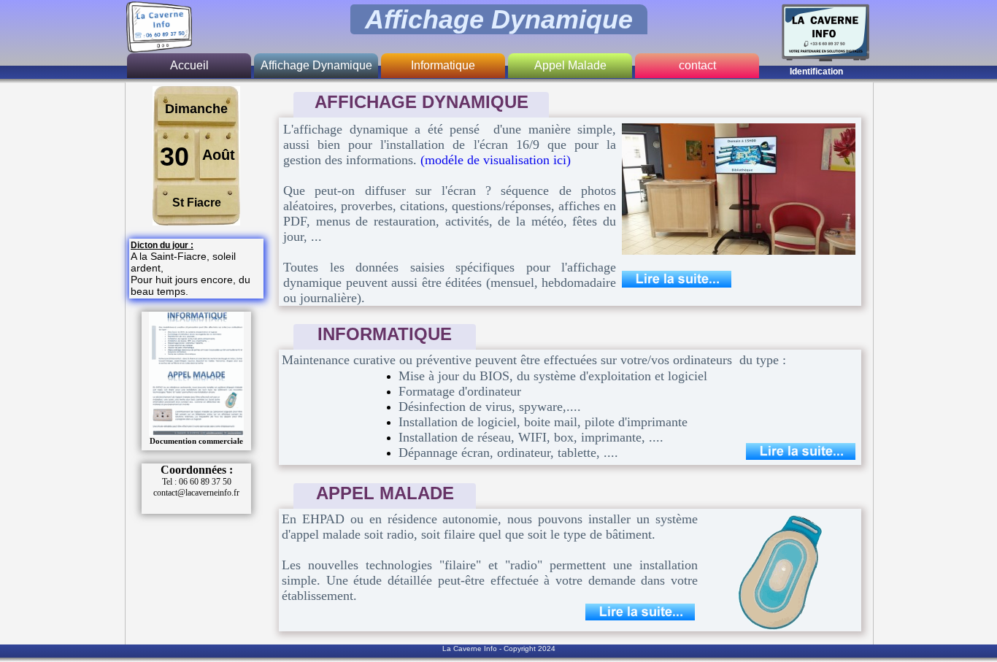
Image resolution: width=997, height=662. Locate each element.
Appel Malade (570, 65)
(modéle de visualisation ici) (495, 160)
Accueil (189, 65)
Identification (816, 71)
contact (697, 65)
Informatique (443, 65)
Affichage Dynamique (316, 65)
